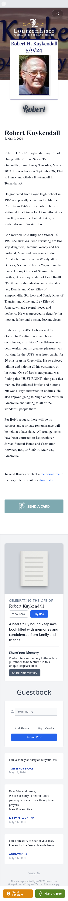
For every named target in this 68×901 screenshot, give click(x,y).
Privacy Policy (23, 884)
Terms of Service (44, 884)
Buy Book (39, 614)
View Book (18, 614)
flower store (47, 480)
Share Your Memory (24, 673)
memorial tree (50, 474)
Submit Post (34, 737)
